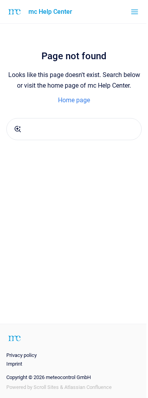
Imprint (14, 364)
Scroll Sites (46, 387)
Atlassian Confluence (88, 387)
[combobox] (74, 129)
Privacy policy (21, 355)
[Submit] (17, 129)
